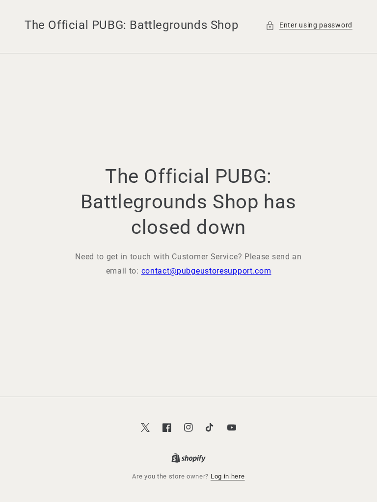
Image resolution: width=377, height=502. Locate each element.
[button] (309, 25)
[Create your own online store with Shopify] (188, 458)
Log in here (228, 476)
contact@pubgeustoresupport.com (206, 271)
